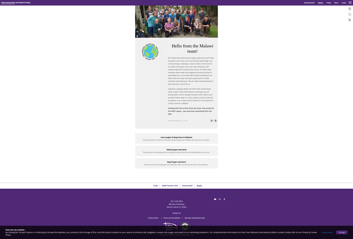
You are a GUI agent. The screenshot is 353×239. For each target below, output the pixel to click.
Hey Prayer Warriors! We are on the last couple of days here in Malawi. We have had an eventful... (176, 138)
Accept (342, 232)
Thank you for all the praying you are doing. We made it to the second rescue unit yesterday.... (176, 163)
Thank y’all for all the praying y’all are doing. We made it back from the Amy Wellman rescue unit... (176, 150)
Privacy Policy (327, 232)
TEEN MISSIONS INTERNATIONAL (16, 2)
